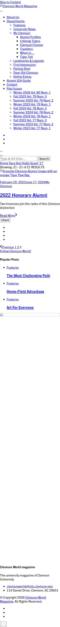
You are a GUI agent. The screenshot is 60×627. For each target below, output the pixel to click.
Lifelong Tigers (30, 41)
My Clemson (21, 33)
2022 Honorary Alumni (23, 195)
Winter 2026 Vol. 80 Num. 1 (32, 92)
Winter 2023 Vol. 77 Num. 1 (32, 128)
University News (24, 29)
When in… (27, 53)
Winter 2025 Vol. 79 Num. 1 (32, 104)
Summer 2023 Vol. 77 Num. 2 (33, 124)
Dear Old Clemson (25, 72)
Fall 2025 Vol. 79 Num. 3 (30, 96)
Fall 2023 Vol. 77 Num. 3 (30, 120)
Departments (16, 21)
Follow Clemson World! (15, 251)
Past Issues (14, 88)
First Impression (24, 65)
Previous (8, 247)
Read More (7, 215)
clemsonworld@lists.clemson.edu (30, 586)
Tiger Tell (26, 57)
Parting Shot (21, 69)
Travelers (26, 49)
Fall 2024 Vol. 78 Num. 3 (30, 108)
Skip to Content (10, 2)
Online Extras (22, 76)
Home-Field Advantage (25, 291)
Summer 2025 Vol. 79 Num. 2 (33, 100)
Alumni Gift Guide (19, 80)
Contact (12, 84)
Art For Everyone (20, 307)
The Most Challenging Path (28, 275)
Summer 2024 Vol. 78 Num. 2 (33, 112)
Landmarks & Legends (28, 61)
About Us (13, 17)
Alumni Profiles (30, 37)
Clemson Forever (31, 45)
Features (19, 25)
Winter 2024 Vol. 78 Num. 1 (32, 116)
